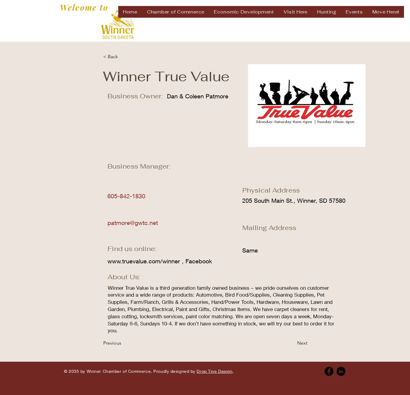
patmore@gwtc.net (132, 222)
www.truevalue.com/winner (143, 261)
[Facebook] (328, 371)
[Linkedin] (340, 371)
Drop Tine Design (214, 371)
